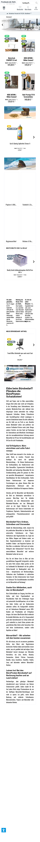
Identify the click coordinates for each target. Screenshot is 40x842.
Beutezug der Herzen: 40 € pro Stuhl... (19, 302)
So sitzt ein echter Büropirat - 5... (29, 302)
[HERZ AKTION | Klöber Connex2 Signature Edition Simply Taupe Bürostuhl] (11, 82)
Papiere (19, 700)
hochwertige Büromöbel (22, 470)
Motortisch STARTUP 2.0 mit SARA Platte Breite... (11, 59)
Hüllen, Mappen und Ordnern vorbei (20, 538)
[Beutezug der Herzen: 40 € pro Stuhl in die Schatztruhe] (20, 290)
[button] (3, 830)
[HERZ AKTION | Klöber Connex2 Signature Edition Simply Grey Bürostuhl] (28, 45)
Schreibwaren (29, 697)
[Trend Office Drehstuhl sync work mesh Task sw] (20, 343)
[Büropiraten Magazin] (20, 373)
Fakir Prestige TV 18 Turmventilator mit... (28, 96)
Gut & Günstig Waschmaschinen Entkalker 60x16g (20, 145)
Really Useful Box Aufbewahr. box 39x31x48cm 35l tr (20, 271)
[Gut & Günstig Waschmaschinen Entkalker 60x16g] (20, 132)
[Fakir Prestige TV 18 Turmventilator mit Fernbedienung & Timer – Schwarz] (28, 82)
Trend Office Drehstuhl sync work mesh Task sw (20, 354)
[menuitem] (36, 8)
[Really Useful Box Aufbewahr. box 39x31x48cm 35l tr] (20, 260)
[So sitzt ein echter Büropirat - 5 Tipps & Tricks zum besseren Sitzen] (29, 290)
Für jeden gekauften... (10, 301)
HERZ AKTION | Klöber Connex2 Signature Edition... (28, 59)
